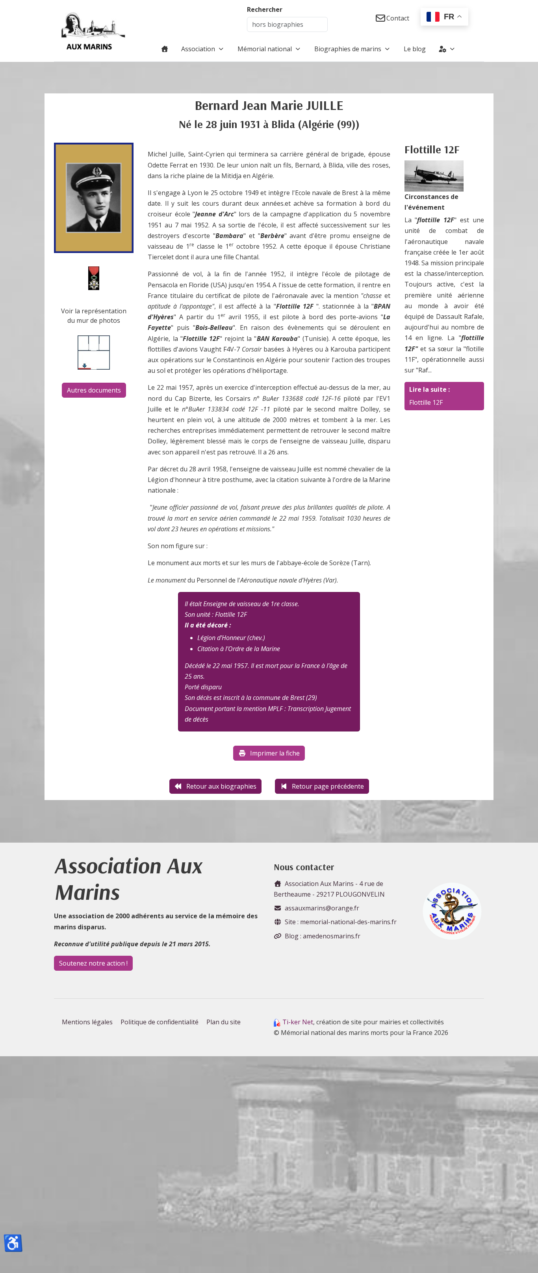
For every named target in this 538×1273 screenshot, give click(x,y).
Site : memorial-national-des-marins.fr (341, 922)
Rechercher (264, 9)
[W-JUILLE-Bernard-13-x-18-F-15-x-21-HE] (94, 197)
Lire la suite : (429, 389)
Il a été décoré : (208, 625)
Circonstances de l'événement (431, 202)
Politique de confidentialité (160, 1022)
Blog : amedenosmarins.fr (322, 936)
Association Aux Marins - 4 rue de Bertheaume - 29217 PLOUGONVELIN (329, 889)
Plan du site (223, 1022)
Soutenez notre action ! (93, 963)
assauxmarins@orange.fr (322, 908)
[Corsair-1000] (434, 175)
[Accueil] (164, 49)
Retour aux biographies (221, 786)
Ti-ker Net (297, 1022)
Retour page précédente (328, 786)
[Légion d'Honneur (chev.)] (93, 277)
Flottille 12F (426, 402)
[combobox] (287, 24)
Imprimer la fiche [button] (275, 753)
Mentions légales (87, 1022)
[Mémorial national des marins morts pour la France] (93, 30)
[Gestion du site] (447, 49)
